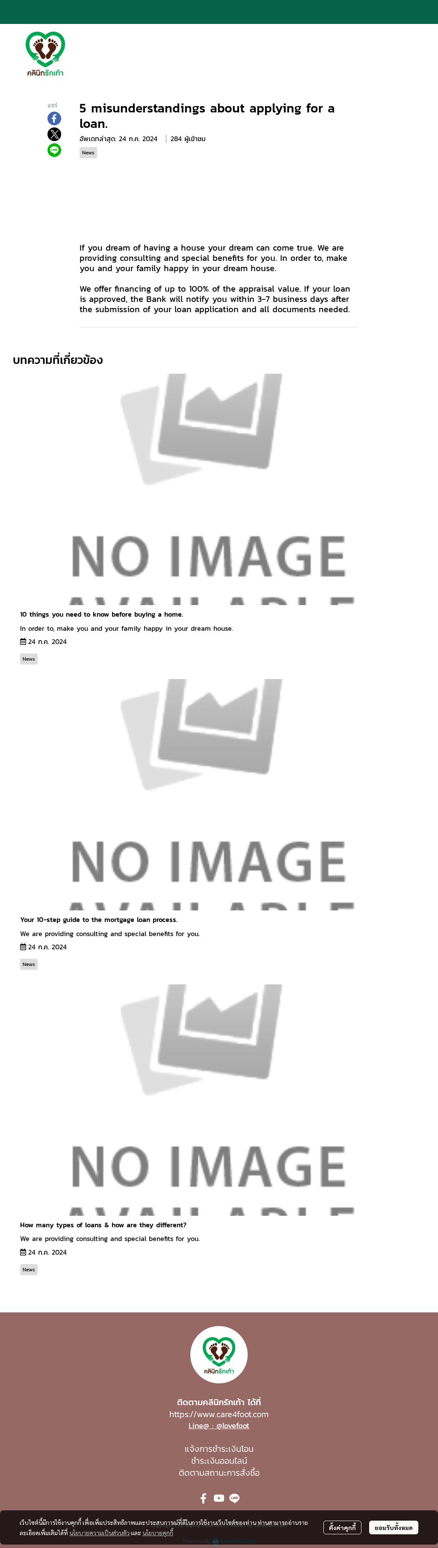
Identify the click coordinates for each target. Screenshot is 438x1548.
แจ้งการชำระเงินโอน (219, 1448)
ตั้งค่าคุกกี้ (342, 1527)
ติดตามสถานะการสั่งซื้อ (219, 1472)
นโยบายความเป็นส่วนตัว (99, 1532)
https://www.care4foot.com (219, 1414)
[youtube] (219, 1498)
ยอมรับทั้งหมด (394, 1527)
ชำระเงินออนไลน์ (219, 1460)
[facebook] (203, 1498)
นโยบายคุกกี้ (157, 1532)
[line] (234, 1498)
